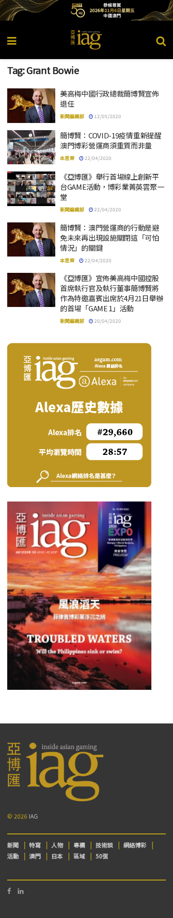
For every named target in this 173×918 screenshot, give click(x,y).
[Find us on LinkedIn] (21, 890)
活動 (13, 856)
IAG (33, 816)
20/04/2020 (107, 320)
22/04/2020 (97, 157)
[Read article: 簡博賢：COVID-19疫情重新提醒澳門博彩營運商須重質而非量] (31, 147)
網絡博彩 (135, 845)
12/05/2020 (107, 116)
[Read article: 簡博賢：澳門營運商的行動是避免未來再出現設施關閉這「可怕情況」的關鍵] (31, 239)
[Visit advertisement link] (86, 10)
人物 (57, 845)
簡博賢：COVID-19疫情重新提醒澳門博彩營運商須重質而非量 (110, 140)
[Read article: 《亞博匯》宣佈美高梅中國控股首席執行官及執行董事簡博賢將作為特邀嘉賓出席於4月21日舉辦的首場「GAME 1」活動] (31, 290)
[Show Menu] (11, 40)
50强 (102, 856)
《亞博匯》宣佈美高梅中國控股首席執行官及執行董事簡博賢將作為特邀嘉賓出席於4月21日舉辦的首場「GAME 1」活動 (111, 293)
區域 (79, 856)
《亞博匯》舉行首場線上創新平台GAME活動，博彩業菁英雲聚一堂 (112, 186)
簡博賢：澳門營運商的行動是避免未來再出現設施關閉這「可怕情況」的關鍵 (109, 237)
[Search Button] (161, 40)
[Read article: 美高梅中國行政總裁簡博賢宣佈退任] (31, 105)
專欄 (79, 845)
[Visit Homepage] (86, 39)
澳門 (35, 856)
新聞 (13, 845)
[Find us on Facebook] (9, 890)
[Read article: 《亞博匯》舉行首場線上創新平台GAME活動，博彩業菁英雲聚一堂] (31, 188)
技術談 (104, 845)
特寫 (35, 845)
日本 (57, 856)
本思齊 (67, 157)
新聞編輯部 (72, 116)
